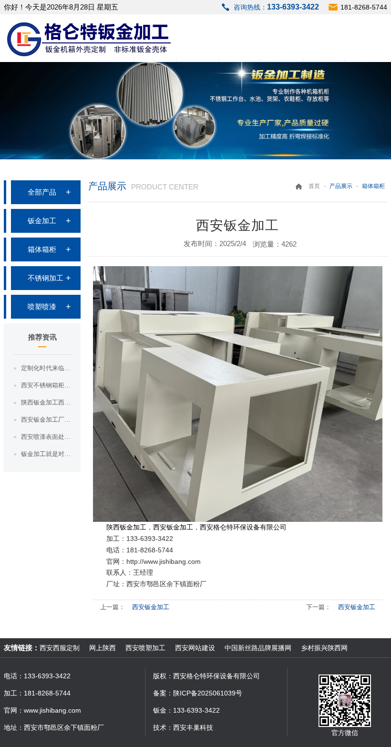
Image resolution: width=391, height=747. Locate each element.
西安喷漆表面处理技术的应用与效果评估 (46, 436)
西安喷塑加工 (145, 648)
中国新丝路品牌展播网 (258, 648)
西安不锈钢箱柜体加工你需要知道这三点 (46, 385)
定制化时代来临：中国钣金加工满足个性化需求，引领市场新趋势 (46, 368)
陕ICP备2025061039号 (207, 693)
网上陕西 (102, 648)
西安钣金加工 (150, 607)
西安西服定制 (60, 648)
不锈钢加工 (45, 278)
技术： (163, 727)
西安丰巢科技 (193, 727)
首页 (314, 186)
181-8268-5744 (363, 7)
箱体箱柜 (42, 249)
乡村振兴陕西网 (324, 648)
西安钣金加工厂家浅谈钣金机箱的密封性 (46, 419)
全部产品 (42, 192)
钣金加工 (42, 221)
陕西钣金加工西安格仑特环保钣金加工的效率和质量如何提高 (46, 402)
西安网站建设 (195, 648)
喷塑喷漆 (42, 306)
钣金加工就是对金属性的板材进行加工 (46, 453)
